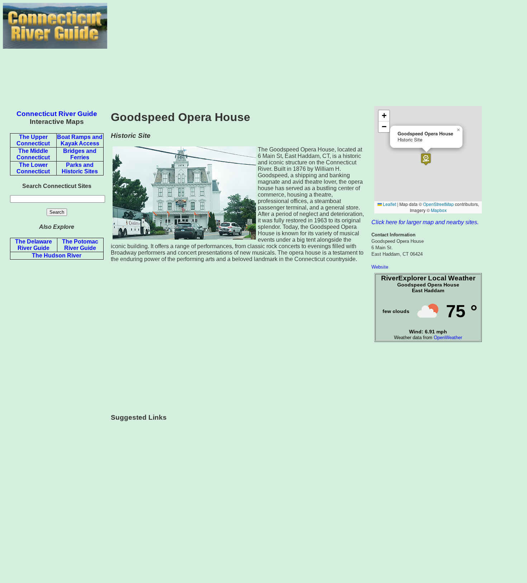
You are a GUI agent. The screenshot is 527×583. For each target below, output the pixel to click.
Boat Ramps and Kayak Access (80, 140)
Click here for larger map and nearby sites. (425, 222)
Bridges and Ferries (79, 154)
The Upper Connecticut (33, 140)
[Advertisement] (315, 53)
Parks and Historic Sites (80, 168)
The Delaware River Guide (33, 244)
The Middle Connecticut (33, 154)
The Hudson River (56, 255)
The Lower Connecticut (33, 168)
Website (379, 267)
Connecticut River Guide (56, 113)
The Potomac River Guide (80, 244)
